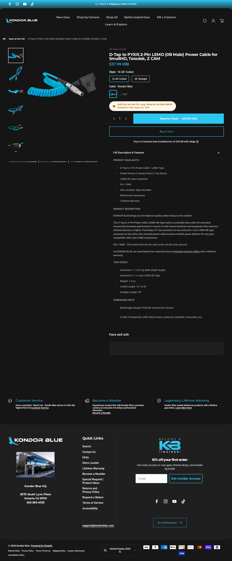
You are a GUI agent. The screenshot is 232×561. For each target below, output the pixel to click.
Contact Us (89, 452)
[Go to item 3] (15, 91)
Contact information (76, 551)
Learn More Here (183, 408)
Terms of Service (92, 502)
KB (4, 39)
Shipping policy (59, 551)
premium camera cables (187, 251)
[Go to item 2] (15, 73)
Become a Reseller (102, 413)
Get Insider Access (186, 478)
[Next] (89, 90)
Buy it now (166, 131)
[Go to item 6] (15, 145)
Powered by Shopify (41, 545)
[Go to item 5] (15, 127)
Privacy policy (28, 551)
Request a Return (92, 497)
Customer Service (40, 408)
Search (86, 446)
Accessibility (90, 508)
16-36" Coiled (119, 78)
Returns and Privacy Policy (90, 490)
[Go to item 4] (15, 109)
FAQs (85, 457)
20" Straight (141, 78)
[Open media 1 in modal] (62, 84)
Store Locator (90, 463)
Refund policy (14, 551)
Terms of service (43, 551)
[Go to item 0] (15, 55)
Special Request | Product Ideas (92, 481)
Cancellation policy (16, 555)
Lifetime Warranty (93, 468)
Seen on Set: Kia (17, 39)
